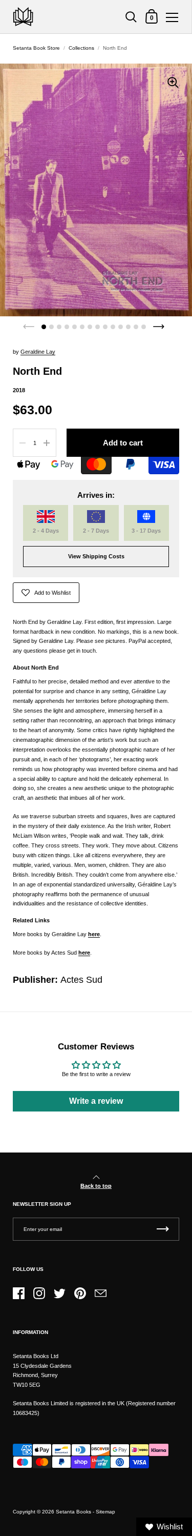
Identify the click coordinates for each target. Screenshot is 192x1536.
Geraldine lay (37, 352)
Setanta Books (73, 1511)
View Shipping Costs (96, 556)
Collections (81, 48)
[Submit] (163, 1229)
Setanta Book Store (36, 48)
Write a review (96, 1101)
